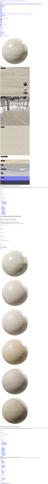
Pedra (29, 3)
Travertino (38, 3)
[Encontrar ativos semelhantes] (1, 66)
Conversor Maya (3, 467)
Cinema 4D (1, 10)
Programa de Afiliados (2, 15)
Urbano (40, 3)
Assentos (35, 4)
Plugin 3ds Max (3, 466)
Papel (24, 3)
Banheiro (5, 4)
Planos (1, 14)
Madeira (41, 3)
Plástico (27, 3)
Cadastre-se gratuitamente (3, 458)
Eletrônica (17, 4)
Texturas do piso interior (4, 202)
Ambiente (4, 5)
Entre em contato (3, 479)
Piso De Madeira (3, 209)
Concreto (12, 3)
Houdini (1, 12)
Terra (13, 3)
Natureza (23, 3)
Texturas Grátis (3, 461)
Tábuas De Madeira (4, 207)
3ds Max (1, 9)
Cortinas (8, 4)
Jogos (18, 4)
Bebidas (15, 4)
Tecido (15, 3)
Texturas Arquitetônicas (4, 201)
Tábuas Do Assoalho (4, 450)
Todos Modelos (2, 4)
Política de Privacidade (6, 483)
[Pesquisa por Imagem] (1, 25)
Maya (1, 11)
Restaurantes (12, 4)
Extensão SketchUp (4, 465)
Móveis (24, 4)
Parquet (2, 210)
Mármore (19, 3)
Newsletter (3, 472)
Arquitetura (5, 3)
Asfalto (7, 3)
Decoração (10, 4)
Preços (2, 470)
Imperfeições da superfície (32, 3)
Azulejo (36, 3)
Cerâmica (10, 3)
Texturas (1, 21)
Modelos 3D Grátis (4, 462)
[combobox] (24, 24)
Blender (1, 8)
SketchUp (2, 12)
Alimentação (20, 4)
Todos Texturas (2, 3)
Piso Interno (3, 447)
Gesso (25, 3)
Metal (21, 3)
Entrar (1, 16)
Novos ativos (1, 6)
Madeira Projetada (3, 208)
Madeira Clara (3, 212)
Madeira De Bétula (3, 214)
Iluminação (28, 4)
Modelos (1, 22)
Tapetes (33, 4)
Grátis (16, 3)
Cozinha (26, 4)
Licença (10, 483)
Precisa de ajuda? (2, 18)
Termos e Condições (2, 483)
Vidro (17, 3)
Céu (7, 5)
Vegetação (37, 4)
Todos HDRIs (1, 5)
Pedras (32, 4)
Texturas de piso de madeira (4, 443)
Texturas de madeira (4, 203)
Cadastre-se (3, 475)
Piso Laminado (3, 213)
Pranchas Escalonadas (4, 453)
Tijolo (8, 3)
